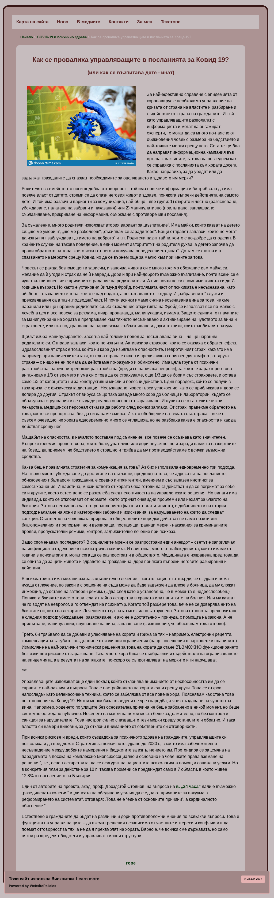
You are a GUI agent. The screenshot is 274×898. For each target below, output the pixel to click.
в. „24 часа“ (188, 786)
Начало (27, 37)
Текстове (170, 21)
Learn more (87, 879)
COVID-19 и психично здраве (62, 37)
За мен (144, 21)
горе (131, 863)
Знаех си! (253, 879)
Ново (62, 21)
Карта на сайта (32, 21)
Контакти (118, 21)
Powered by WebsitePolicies (32, 886)
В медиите (88, 21)
